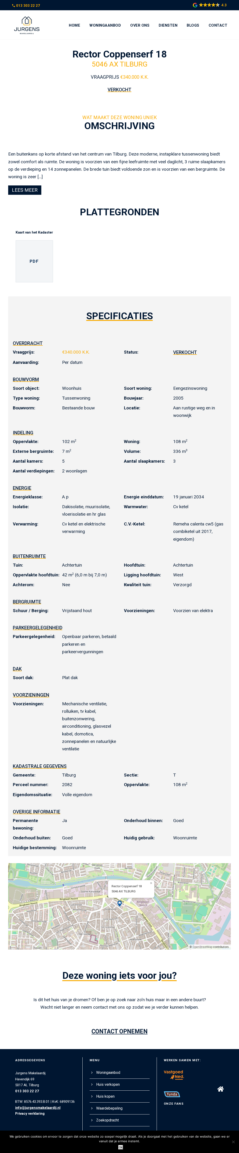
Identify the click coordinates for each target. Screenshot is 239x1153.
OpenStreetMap (202, 947)
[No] (233, 1141)
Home (74, 25)
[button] (220, 1088)
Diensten (168, 25)
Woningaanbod (105, 25)
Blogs (193, 25)
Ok (121, 1147)
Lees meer (25, 190)
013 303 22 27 (28, 6)
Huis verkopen (108, 1084)
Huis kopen (105, 1096)
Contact (218, 25)
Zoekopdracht (107, 1120)
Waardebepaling (109, 1108)
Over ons (139, 25)
